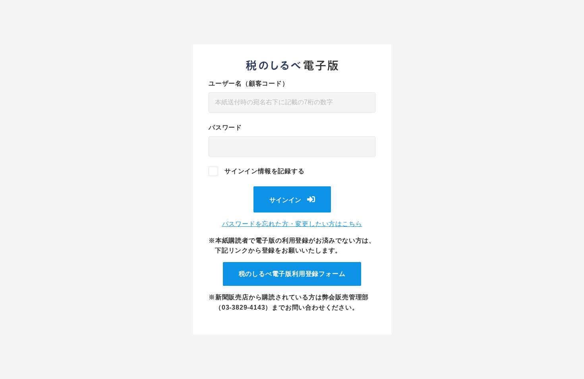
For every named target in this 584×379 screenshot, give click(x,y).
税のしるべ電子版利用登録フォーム (292, 273)
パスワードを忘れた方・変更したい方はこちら (292, 223)
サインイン (285, 200)
